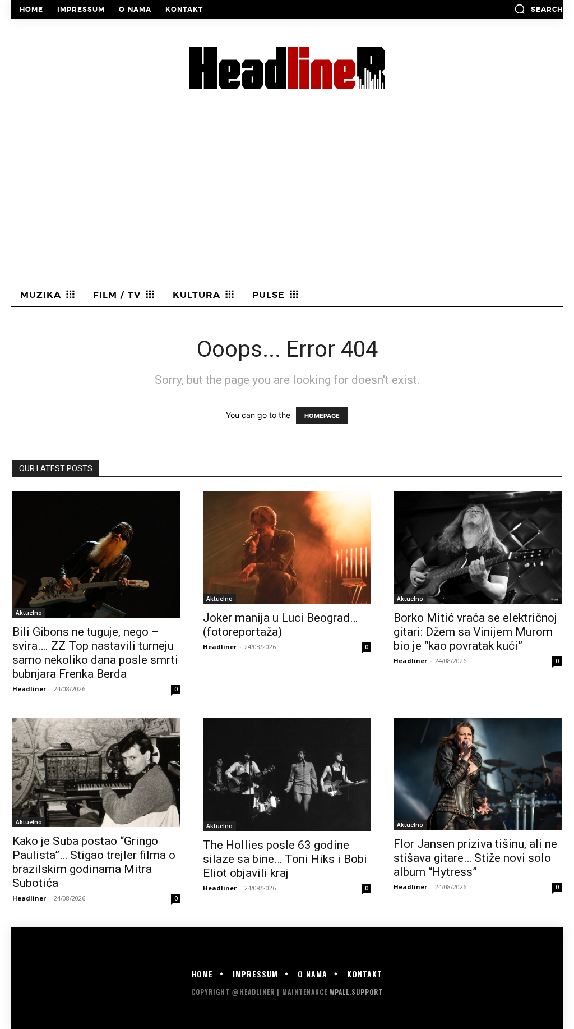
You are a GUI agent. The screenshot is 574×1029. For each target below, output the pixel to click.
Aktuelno (29, 613)
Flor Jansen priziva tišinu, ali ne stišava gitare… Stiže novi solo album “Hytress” (475, 858)
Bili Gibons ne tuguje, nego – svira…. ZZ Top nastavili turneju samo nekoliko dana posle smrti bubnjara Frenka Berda (95, 653)
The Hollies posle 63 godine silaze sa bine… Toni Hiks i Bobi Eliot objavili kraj (285, 859)
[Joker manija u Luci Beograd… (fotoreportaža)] (287, 547)
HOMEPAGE (322, 416)
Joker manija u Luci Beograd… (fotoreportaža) (280, 624)
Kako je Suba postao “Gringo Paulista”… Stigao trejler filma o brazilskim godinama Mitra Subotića (93, 862)
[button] (538, 9)
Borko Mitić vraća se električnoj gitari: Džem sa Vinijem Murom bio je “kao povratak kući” (475, 632)
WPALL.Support (356, 991)
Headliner (29, 689)
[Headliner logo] (287, 68)
